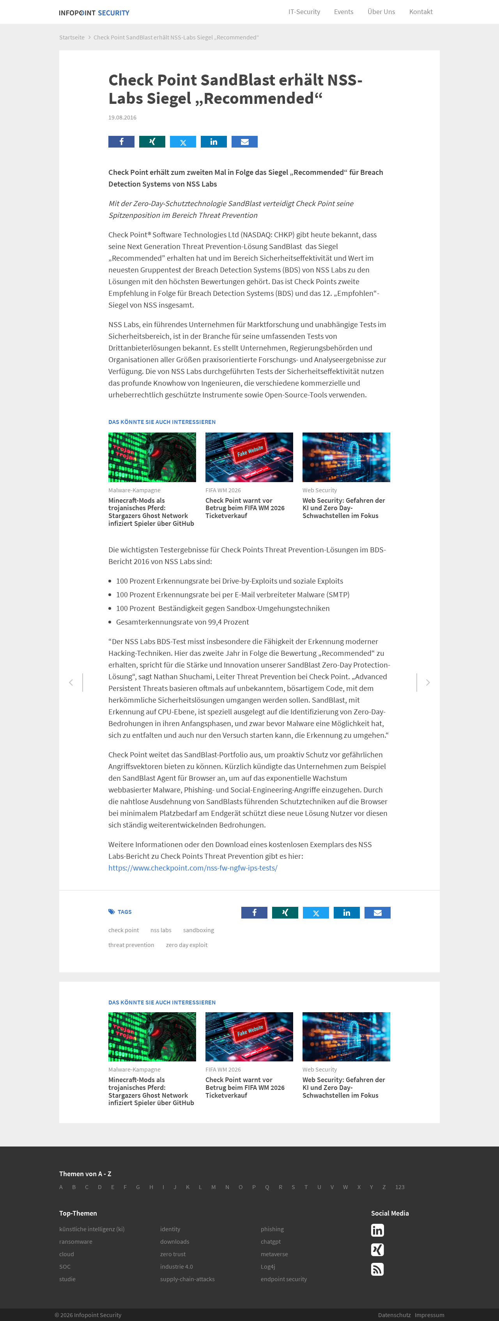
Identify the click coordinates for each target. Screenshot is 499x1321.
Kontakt (421, 11)
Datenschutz (394, 1315)
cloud (66, 1254)
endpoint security (284, 1279)
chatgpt (271, 1241)
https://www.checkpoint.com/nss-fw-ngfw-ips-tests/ (193, 867)
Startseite (72, 37)
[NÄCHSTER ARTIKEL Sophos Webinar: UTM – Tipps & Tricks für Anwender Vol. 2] (428, 682)
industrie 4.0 (176, 1266)
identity (170, 1229)
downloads (174, 1241)
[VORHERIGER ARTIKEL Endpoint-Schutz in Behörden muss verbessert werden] (71, 682)
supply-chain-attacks (187, 1279)
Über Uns (381, 11)
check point (123, 930)
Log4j (268, 1266)
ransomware (75, 1241)
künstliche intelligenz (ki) (92, 1229)
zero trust (173, 1254)
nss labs (161, 930)
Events (344, 11)
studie (67, 1279)
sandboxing (198, 930)
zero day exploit (186, 945)
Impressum (429, 1315)
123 (400, 1187)
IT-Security (304, 11)
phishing (272, 1229)
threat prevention (131, 945)
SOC (65, 1266)
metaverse (274, 1254)
